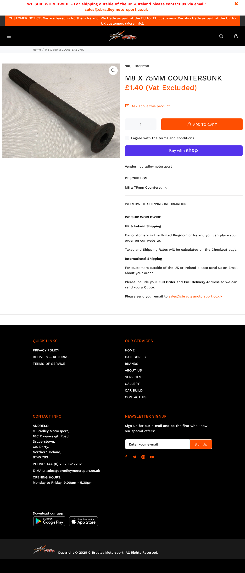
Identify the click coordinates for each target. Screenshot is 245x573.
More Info (134, 23)
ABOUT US (133, 370)
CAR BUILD (134, 390)
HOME (130, 350)
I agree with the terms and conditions (162, 138)
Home (37, 49)
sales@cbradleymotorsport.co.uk (116, 9)
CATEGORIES (135, 357)
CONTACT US (135, 397)
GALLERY (132, 384)
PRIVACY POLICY (46, 350)
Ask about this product (151, 106)
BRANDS (131, 364)
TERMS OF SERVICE (49, 364)
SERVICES (133, 377)
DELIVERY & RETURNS (50, 357)
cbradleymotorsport (155, 166)
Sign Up (201, 444)
